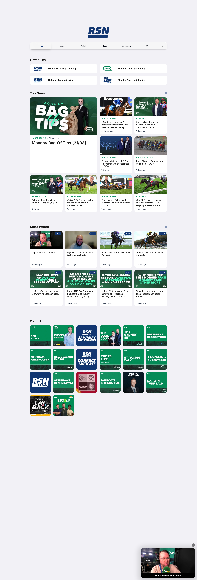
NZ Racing (126, 46)
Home (40, 46)
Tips (105, 46)
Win (147, 46)
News (62, 46)
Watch (83, 46)
